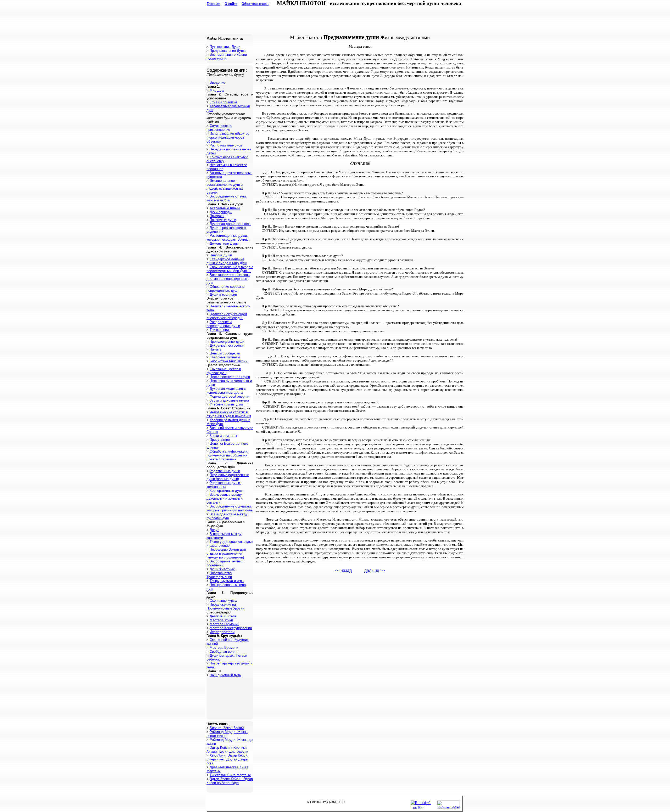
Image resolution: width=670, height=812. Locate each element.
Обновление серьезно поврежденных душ (225, 288)
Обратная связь (255, 4)
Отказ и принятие (223, 102)
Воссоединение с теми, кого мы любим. (226, 198)
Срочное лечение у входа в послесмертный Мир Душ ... (229, 269)
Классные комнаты (225, 357)
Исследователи (222, 632)
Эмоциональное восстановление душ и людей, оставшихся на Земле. (224, 186)
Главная (213, 4)
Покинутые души (223, 220)
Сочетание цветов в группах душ (223, 371)
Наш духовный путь (225, 675)
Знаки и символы (223, 436)
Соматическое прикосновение (219, 128)
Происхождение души (227, 341)
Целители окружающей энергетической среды (226, 316)
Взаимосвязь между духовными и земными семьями (224, 498)
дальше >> (374, 570)
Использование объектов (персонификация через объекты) (227, 137)
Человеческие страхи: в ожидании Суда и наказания (228, 414)
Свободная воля (223, 651)
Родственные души (225, 471)
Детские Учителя (223, 616)
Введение (218, 82)
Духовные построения (227, 345)
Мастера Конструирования (231, 628)
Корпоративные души (226, 491)
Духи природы (221, 212)
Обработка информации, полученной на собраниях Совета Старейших (227, 455)
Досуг (214, 530)
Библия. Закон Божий (227, 728)
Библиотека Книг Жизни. (229, 361)
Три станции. (220, 330)
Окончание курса (223, 600)
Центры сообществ (225, 353)
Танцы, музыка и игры (227, 581)
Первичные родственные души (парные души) (227, 477)
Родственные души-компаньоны (223, 485)
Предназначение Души (227, 51)
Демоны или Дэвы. (224, 243)
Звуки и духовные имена (229, 400)
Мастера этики (221, 620)
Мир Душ (217, 90)
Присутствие (220, 440)
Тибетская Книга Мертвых (230, 775)
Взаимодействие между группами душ (227, 516)
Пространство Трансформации (219, 575)
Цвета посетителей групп (230, 377)
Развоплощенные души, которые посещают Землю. (228, 237)
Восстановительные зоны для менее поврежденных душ (228, 279)
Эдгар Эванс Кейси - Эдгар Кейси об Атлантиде (229, 781)
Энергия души (221, 255)
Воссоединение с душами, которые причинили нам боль (229, 508)
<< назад (343, 570)
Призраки (217, 216)
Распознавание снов (226, 145)
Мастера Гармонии (224, 624)
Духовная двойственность (230, 224)
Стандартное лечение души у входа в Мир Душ (226, 261)
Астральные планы (225, 208)
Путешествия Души (225, 47)
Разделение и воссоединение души (223, 324)
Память (215, 349)
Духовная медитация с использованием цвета (226, 390)
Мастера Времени (224, 648)
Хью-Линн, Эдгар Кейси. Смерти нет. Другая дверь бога (227, 759)
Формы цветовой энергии (229, 396)
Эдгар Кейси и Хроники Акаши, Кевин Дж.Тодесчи (227, 749)
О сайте (231, 4)
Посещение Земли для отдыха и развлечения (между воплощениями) (226, 553)
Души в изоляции (223, 294)
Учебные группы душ (226, 404)
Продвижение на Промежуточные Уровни (225, 606)
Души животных (222, 569)
